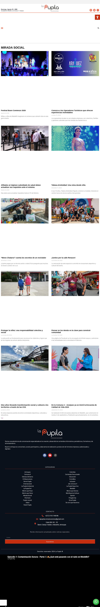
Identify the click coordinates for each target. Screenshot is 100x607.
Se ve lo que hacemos (72, 502)
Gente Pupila (27, 481)
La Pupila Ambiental (27, 486)
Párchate (27, 498)
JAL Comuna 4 (72, 484)
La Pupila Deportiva (72, 486)
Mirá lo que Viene (27, 493)
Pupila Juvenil (27, 500)
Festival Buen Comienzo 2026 (13, 110)
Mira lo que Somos (72, 491)
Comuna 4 (27, 474)
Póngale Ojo (72, 498)
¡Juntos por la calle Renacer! (63, 258)
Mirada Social (27, 495)
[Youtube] (94, 10)
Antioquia (27, 472)
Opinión (72, 495)
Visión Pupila (27, 505)
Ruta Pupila (72, 500)
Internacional (27, 484)
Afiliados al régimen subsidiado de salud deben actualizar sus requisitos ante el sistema (21, 186)
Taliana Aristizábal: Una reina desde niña (68, 185)
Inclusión (72, 481)
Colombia (72, 472)
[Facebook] (91, 10)
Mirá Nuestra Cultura (72, 493)
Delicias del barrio (27, 477)
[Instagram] (98, 10)
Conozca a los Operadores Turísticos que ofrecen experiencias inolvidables (72, 112)
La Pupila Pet (27, 488)
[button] (97, 17)
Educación (72, 477)
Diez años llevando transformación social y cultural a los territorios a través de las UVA (24, 406)
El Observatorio (27, 479)
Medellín (72, 488)
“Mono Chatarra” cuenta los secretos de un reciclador (24, 258)
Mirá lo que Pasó (27, 491)
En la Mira (72, 479)
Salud (27, 502)
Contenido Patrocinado (72, 474)
